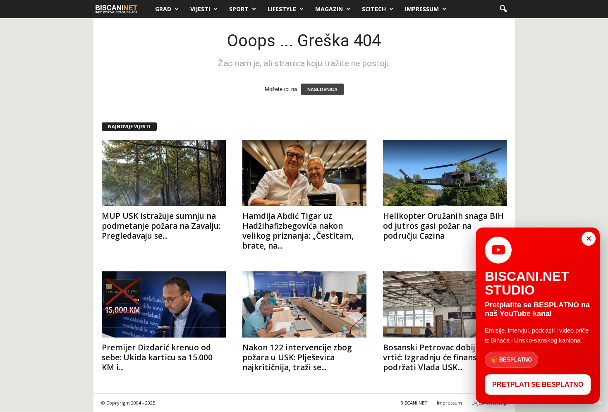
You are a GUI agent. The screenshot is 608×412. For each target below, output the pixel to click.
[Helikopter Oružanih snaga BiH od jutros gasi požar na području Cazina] (445, 173)
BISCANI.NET (413, 403)
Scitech (374, 9)
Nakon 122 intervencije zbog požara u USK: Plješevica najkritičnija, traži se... (297, 357)
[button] (503, 9)
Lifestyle (282, 9)
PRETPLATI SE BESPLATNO (537, 384)
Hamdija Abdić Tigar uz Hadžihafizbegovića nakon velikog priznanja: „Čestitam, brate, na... (298, 231)
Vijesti (200, 9)
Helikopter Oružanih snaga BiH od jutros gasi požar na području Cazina (443, 226)
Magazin (329, 9)
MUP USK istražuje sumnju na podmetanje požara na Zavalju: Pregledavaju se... (161, 226)
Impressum (422, 9)
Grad (163, 9)
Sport (239, 9)
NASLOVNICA (322, 89)
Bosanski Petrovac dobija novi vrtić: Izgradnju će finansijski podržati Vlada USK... (440, 357)
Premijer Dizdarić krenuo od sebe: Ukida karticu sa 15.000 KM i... (157, 357)
